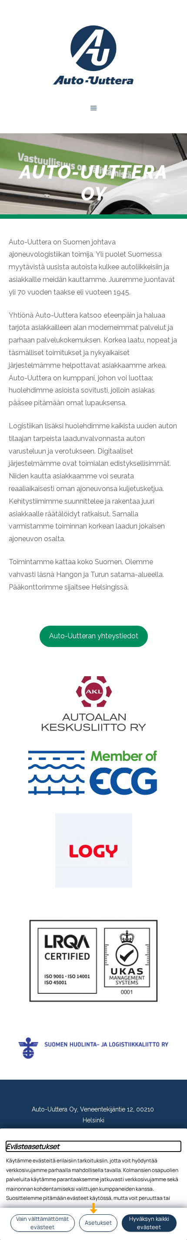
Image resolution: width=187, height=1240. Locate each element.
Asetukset (98, 1222)
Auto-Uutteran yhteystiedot (93, 636)
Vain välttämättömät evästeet (42, 1223)
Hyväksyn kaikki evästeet (149, 1223)
